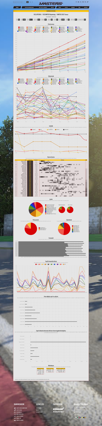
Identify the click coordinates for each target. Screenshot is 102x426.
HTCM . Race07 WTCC (20, 414)
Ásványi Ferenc (23, 175)
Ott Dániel (24, 164)
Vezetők (75, 415)
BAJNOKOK (73, 7)
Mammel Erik (24, 179)
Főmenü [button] (17, 7)
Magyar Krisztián (23, 193)
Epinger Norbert (23, 161)
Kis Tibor (24, 172)
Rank (79, 7)
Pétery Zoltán (24, 182)
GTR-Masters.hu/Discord (80, 410)
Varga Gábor (24, 180)
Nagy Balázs (24, 163)
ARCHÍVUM (85, 7)
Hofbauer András (23, 192)
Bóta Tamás (24, 191)
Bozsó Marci (24, 171)
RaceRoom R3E (19, 412)
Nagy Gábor (24, 173)
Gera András (24, 185)
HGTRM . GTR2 (19, 418)
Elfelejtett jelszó (39, 412)
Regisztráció (38, 408)
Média (77, 415)
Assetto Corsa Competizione (22, 408)
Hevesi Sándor (23, 190)
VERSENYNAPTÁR (48, 16)
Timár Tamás (24, 181)
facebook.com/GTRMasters (81, 407)
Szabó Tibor (24, 194)
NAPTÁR (52, 7)
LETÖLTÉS (66, 7)
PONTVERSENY (54, 16)
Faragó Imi (24, 188)
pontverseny (41, 379)
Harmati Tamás (23, 166)
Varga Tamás (24, 184)
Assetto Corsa (19, 410)
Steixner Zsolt (24, 165)
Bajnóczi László (23, 174)
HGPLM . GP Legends (20, 420)
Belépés (37, 410)
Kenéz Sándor (24, 176)
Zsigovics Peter (23, 183)
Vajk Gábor (24, 189)
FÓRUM (60, 7)
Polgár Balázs (24, 162)
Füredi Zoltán (24, 170)
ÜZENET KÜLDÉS (78, 412)
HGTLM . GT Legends (20, 416)
